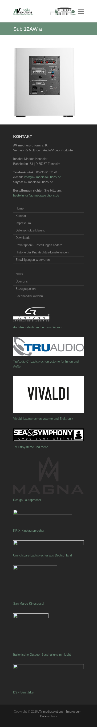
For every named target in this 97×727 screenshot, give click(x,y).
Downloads (23, 237)
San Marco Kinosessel (28, 603)
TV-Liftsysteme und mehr (30, 447)
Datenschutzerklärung (30, 230)
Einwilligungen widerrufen (33, 259)
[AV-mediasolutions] (44, 11)
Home (20, 208)
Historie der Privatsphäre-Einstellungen (42, 252)
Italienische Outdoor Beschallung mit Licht (42, 654)
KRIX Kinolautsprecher (28, 530)
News (19, 274)
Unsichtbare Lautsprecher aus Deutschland (42, 555)
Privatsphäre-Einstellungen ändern (39, 245)
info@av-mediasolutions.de (42, 177)
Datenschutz (48, 716)
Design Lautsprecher (27, 500)
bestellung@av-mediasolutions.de (36, 195)
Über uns (22, 281)
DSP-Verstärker (23, 692)
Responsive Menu (81, 11)
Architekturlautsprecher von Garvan (37, 327)
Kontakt (21, 216)
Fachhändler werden (29, 296)
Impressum (23, 223)
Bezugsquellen (26, 289)
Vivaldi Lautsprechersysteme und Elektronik (43, 418)
